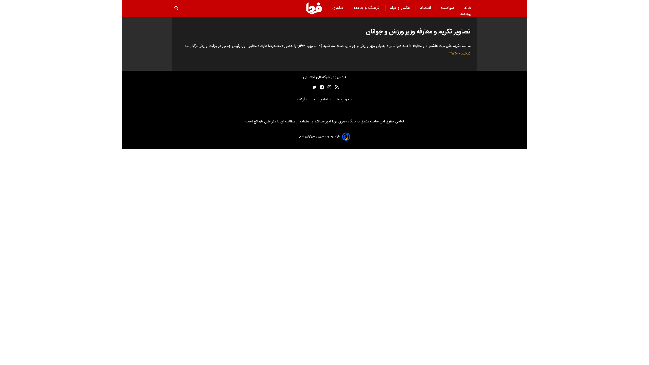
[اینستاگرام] (328, 87)
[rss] (335, 87)
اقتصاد (426, 8)
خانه (468, 8)
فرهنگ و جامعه (367, 8)
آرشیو (301, 100)
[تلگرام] (320, 87)
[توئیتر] (313, 87)
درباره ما (343, 100)
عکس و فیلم (400, 8)
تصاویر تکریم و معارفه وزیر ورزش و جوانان (418, 31)
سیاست (448, 8)
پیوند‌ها (465, 14)
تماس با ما (321, 100)
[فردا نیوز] (314, 8)
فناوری (338, 8)
